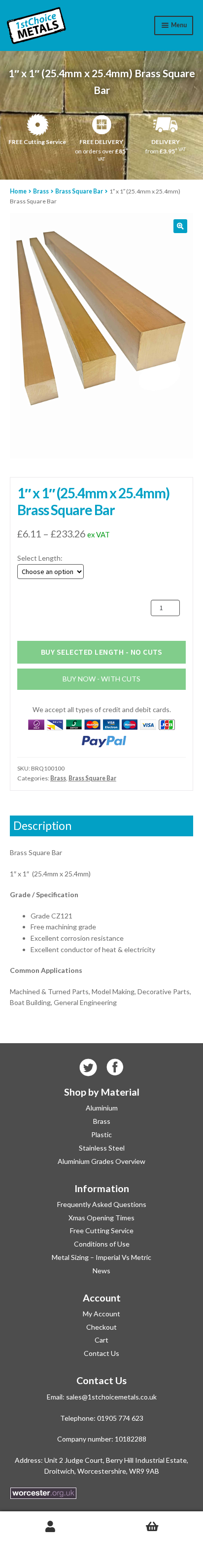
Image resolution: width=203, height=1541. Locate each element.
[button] (180, 226)
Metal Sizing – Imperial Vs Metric (101, 1257)
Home (18, 191)
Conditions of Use (102, 1244)
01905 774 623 (120, 1418)
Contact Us (101, 1353)
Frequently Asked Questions (101, 1204)
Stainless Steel (102, 1148)
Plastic (101, 1134)
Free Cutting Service (102, 1230)
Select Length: (40, 558)
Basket (152, 1526)
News (101, 1270)
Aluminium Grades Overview (101, 1161)
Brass (41, 191)
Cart (101, 1340)
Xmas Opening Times (101, 1217)
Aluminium (102, 1108)
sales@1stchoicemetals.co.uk (111, 1397)
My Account (101, 1313)
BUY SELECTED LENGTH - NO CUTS (102, 652)
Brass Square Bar (79, 191)
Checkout (101, 1327)
